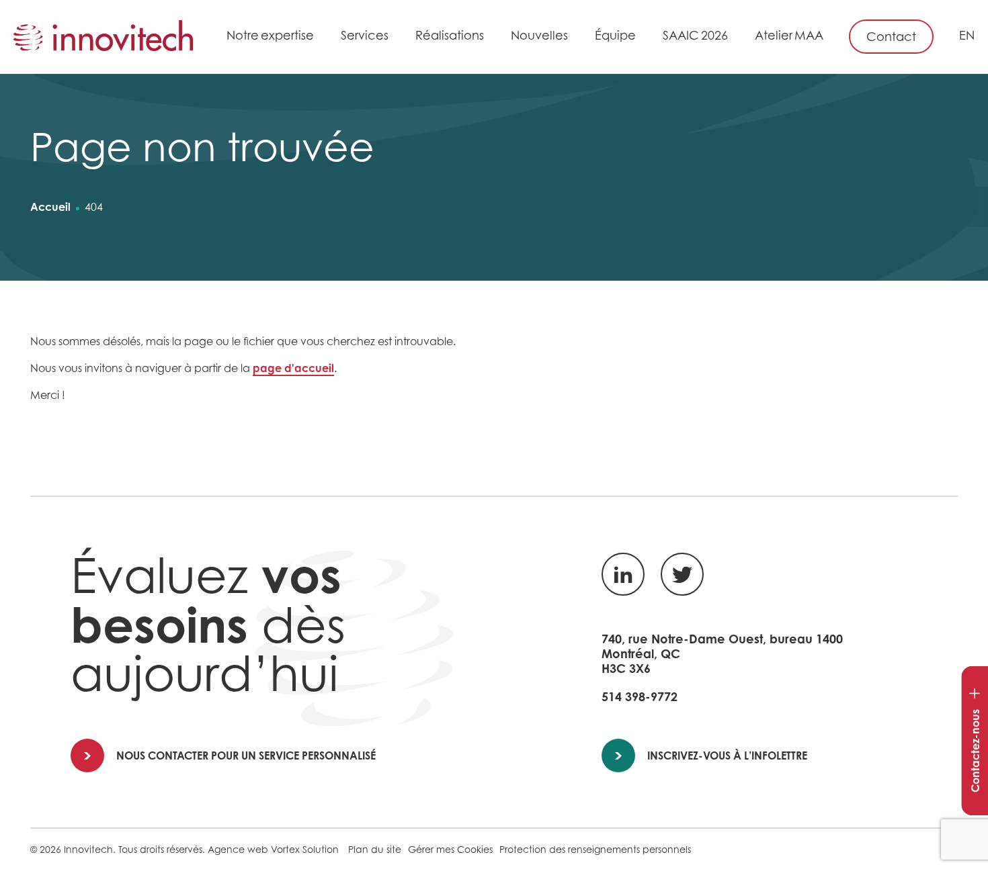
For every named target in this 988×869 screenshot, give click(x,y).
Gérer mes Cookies (450, 849)
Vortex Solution (305, 849)
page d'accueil (293, 368)
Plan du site (374, 849)
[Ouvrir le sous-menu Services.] (396, 37)
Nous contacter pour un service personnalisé (246, 755)
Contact (891, 37)
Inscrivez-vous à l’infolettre (727, 755)
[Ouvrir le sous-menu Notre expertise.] (321, 37)
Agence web (238, 849)
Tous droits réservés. (161, 849)
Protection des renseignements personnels (595, 849)
